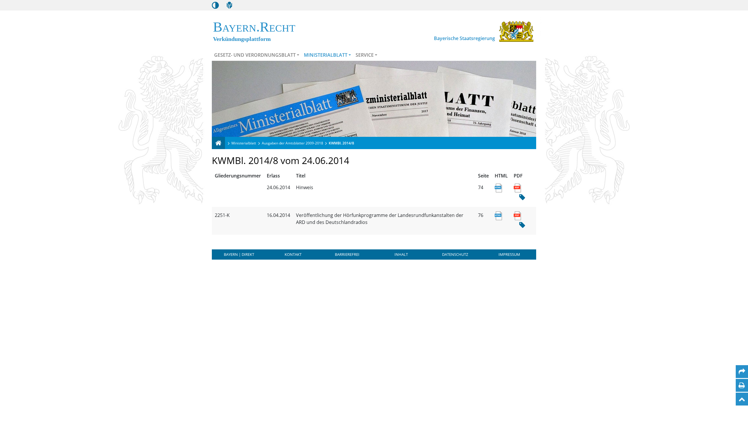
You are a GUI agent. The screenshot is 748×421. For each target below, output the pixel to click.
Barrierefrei (347, 254)
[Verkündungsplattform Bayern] (218, 143)
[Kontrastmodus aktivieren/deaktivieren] (215, 5)
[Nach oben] (742, 399)
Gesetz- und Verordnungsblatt (255, 55)
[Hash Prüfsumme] (522, 197)
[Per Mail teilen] (742, 371)
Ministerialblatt (325, 55)
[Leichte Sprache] (229, 5)
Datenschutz (455, 254)
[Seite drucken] (742, 385)
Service (365, 55)
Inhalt (401, 254)
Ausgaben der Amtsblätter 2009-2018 (292, 143)
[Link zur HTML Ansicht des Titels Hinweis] (498, 187)
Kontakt (293, 254)
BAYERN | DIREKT (239, 254)
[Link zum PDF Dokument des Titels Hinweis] (517, 187)
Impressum (509, 254)
